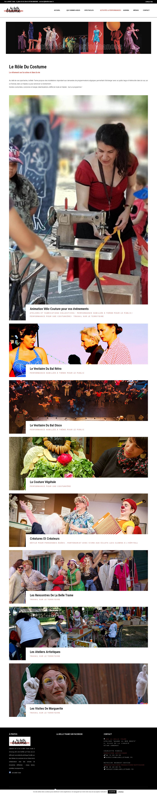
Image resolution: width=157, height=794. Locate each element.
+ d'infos (120, 792)
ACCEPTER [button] (112, 792)
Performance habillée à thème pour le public (104, 313)
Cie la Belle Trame (16, 772)
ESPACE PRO (149, 2)
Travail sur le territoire (89, 316)
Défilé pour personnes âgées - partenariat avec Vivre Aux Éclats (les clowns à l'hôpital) (84, 543)
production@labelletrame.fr (120, 769)
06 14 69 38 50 (113, 755)
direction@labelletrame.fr (119, 757)
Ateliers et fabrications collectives (52, 313)
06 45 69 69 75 (113, 767)
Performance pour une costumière (50, 316)
